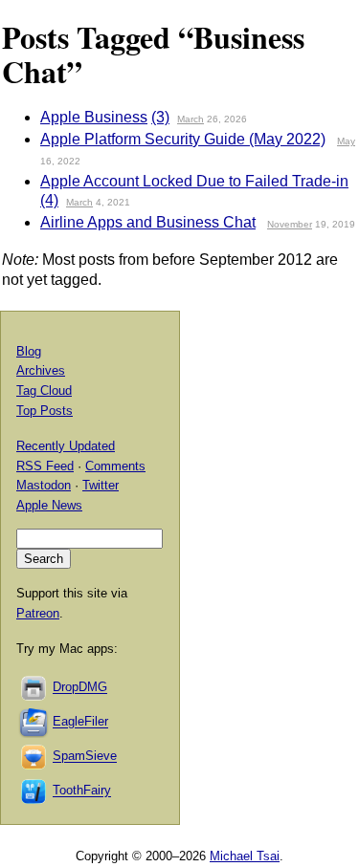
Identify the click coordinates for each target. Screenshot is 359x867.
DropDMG (80, 688)
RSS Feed (45, 466)
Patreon (37, 613)
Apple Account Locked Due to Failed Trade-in (194, 181)
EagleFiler (80, 722)
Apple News (49, 505)
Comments (115, 466)
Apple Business (93, 117)
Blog (28, 351)
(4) (49, 200)
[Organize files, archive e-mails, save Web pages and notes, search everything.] (34, 722)
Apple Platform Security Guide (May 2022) (182, 139)
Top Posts (44, 410)
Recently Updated (65, 446)
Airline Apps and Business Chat (148, 222)
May (346, 141)
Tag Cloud (44, 390)
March (190, 119)
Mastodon (43, 485)
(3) (160, 117)
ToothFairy (82, 791)
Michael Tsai (245, 856)
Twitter (100, 485)
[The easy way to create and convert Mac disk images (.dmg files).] (34, 688)
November (289, 224)
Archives (40, 370)
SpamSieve (85, 756)
